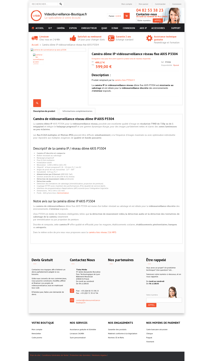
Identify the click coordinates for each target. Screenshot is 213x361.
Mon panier (143, 4)
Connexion (176, 4)
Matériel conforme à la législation (122, 333)
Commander (160, 4)
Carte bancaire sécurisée (156, 329)
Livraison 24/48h (77, 333)
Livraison (44, 36)
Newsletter (36, 333)
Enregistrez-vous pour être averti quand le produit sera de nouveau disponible (121, 59)
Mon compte (126, 4)
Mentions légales (99, 355)
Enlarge (37, 103)
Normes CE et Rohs (116, 337)
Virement (150, 341)
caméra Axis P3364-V (125, 80)
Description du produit (44, 111)
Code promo (37, 337)
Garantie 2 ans (123, 36)
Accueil (35, 44)
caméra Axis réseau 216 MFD (102, 232)
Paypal (149, 337)
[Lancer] (61, 4)
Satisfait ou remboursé (89, 36)
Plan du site (35, 355)
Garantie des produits (117, 329)
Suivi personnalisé (78, 337)
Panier (111, 16)
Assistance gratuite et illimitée (83, 329)
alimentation (63, 193)
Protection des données (80, 355)
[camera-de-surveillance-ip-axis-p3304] (38, 58)
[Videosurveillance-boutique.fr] (59, 11)
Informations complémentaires (77, 111)
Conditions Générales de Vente (55, 355)
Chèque (149, 333)
